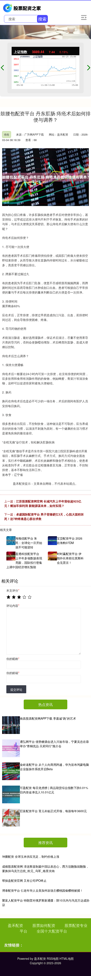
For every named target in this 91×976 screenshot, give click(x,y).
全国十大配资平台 (52, 931)
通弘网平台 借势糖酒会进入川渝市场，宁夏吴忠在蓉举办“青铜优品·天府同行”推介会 (54, 743)
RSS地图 (53, 958)
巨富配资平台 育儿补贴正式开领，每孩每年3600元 (53, 811)
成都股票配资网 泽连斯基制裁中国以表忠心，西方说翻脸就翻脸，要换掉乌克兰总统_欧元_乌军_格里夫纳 (45, 868)
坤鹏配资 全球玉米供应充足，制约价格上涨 (30, 856)
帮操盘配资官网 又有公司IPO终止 (24, 880)
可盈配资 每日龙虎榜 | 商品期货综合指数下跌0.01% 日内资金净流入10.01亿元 (54, 790)
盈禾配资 (15, 925)
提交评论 (16, 689)
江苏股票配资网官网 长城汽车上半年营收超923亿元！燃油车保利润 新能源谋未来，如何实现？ (42, 503)
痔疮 (6, 134)
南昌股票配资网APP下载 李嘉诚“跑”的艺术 (48, 718)
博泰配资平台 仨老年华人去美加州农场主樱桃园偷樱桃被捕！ (42, 890)
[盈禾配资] (22, 7)
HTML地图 (66, 958)
